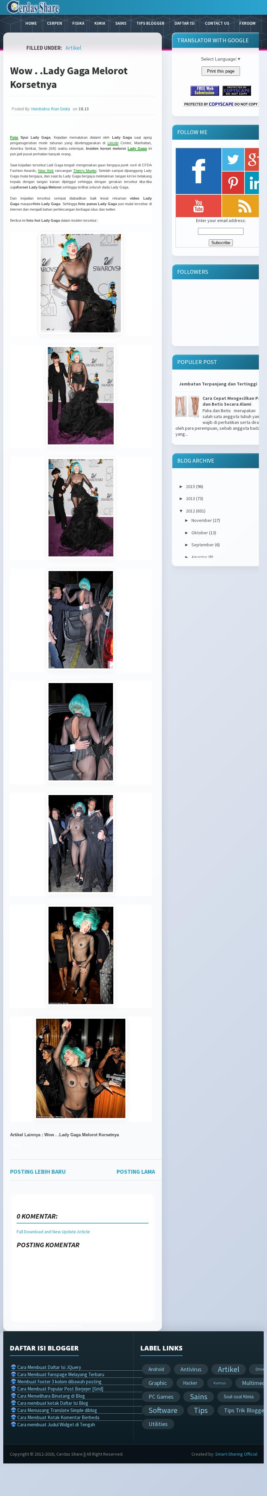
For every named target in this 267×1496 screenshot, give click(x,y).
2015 (190, 486)
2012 (190, 511)
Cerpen (54, 23)
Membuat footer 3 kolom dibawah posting (59, 1381)
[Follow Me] (233, 159)
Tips (201, 1410)
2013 (190, 498)
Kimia (99, 23)
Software (162, 1410)
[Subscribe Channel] (198, 206)
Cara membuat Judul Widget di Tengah (56, 1424)
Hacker (190, 1383)
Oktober (199, 533)
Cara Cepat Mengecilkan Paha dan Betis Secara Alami (234, 401)
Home (31, 23)
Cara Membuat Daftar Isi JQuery (49, 1367)
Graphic (157, 1383)
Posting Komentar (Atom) (57, 1325)
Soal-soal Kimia (239, 1396)
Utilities (158, 1424)
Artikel (73, 47)
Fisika (78, 23)
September (202, 545)
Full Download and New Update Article (53, 1232)
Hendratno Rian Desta (50, 109)
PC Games (161, 1396)
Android (156, 1369)
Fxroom (247, 23)
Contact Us (217, 23)
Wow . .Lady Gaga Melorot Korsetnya (69, 77)
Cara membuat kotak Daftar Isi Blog (52, 1403)
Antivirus (191, 1369)
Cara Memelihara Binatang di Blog (51, 1396)
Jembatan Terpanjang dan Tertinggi (218, 384)
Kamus (220, 1382)
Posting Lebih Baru (38, 1171)
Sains (120, 23)
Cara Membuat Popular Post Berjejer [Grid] (60, 1389)
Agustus (199, 557)
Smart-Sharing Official (236, 1454)
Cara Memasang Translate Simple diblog (57, 1410)
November (201, 520)
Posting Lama (136, 1171)
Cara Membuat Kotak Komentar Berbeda (58, 1417)
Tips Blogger (150, 23)
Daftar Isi (185, 23)
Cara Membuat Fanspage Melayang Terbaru (60, 1374)
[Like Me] (198, 171)
